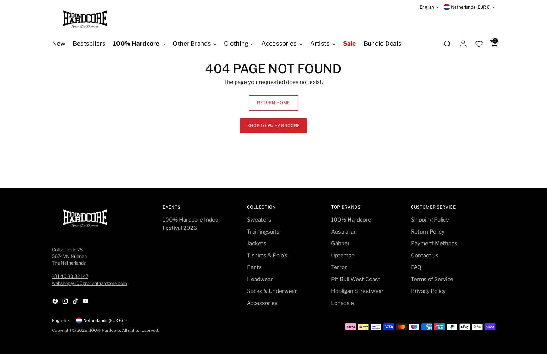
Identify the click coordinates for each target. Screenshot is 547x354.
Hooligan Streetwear (357, 291)
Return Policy (427, 231)
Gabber (340, 243)
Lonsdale (342, 303)
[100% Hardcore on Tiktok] (76, 302)
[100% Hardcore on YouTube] (86, 302)
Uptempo (343, 255)
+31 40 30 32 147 (70, 276)
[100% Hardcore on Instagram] (66, 302)
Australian (344, 231)
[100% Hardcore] (85, 19)
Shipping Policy (430, 219)
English (427, 7)
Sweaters (259, 219)
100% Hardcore (351, 219)
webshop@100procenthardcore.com (89, 283)
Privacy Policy (428, 291)
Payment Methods (434, 243)
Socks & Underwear (272, 291)
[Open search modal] (447, 43)
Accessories (262, 303)
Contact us (424, 255)
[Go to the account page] (460, 43)
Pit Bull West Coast (355, 279)
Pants (254, 267)
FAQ (416, 267)
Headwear (260, 279)
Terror (339, 267)
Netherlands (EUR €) (471, 7)
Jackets (256, 243)
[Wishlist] (479, 44)
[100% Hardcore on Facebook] (56, 302)
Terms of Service (432, 279)
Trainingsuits (263, 231)
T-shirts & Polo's (267, 255)
